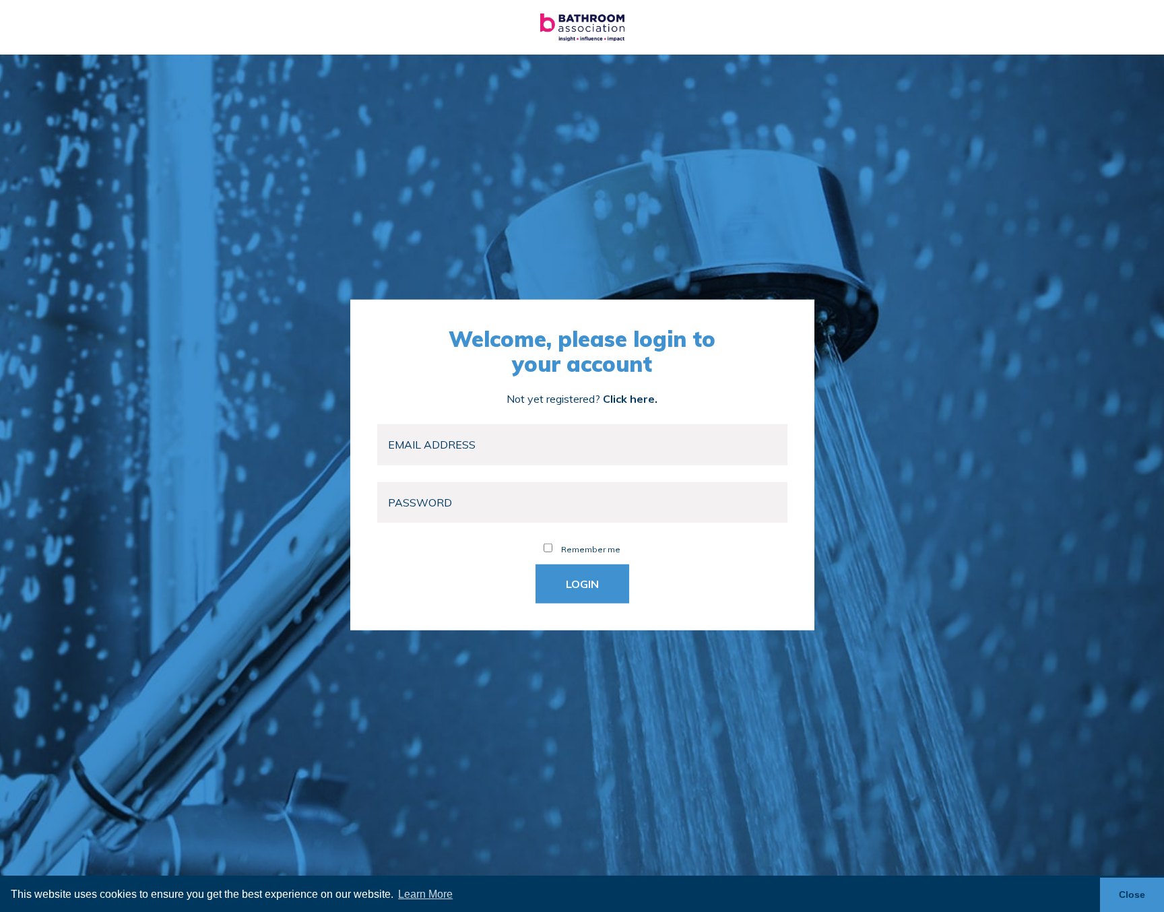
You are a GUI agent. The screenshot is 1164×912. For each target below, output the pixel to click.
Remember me (589, 549)
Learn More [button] (425, 894)
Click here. (630, 398)
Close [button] (1132, 894)
